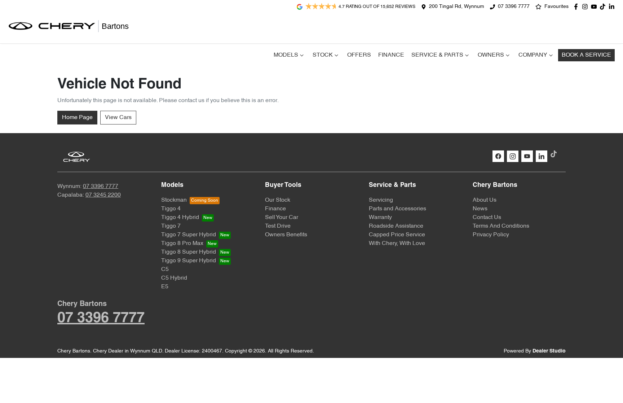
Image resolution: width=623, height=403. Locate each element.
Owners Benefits (286, 235)
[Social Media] (604, 7)
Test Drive (278, 226)
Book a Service (586, 55)
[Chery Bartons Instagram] (586, 7)
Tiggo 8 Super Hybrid (188, 252)
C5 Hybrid (174, 278)
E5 (164, 287)
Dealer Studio (549, 351)
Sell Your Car (281, 217)
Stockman (174, 200)
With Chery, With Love (397, 243)
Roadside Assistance (396, 226)
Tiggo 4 (171, 209)
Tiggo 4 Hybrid (180, 217)
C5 (165, 269)
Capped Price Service (397, 235)
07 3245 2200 (103, 195)
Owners (491, 55)
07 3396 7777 (514, 6)
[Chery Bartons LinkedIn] (613, 7)
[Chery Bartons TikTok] (555, 153)
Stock (323, 55)
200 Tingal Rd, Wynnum (456, 6)
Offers (359, 55)
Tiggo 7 (171, 226)
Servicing (381, 200)
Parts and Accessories (397, 209)
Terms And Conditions (501, 226)
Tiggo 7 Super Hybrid (188, 235)
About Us (484, 200)
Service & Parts (437, 55)
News (480, 209)
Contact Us (487, 217)
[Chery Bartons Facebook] (577, 7)
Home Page (77, 118)
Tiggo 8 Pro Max (182, 243)
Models (286, 55)
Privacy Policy (491, 235)
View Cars (118, 118)
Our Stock (277, 200)
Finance (391, 55)
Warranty (380, 217)
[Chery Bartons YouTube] (595, 7)
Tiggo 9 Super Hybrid (188, 261)
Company (532, 55)
